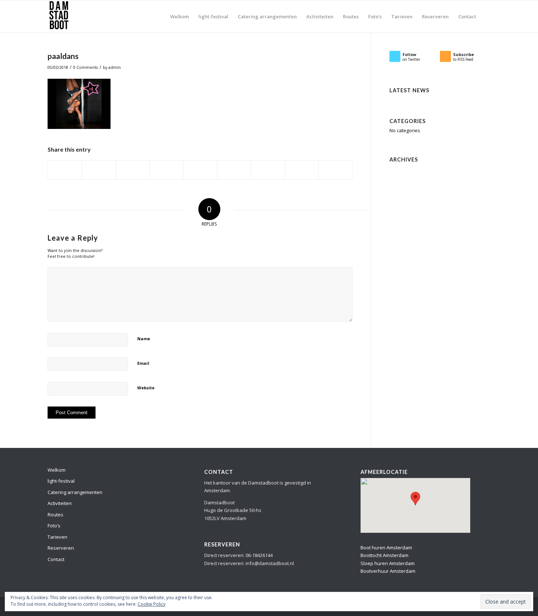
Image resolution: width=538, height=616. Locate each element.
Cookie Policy (151, 604)
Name (143, 338)
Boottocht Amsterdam (384, 555)
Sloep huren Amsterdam (387, 563)
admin (114, 67)
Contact (56, 559)
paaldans (63, 55)
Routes (55, 514)
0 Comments (85, 67)
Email (143, 363)
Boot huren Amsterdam (386, 547)
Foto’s (54, 525)
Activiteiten (60, 503)
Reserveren (61, 548)
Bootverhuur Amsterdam (387, 571)
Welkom (57, 470)
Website (145, 387)
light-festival (61, 481)
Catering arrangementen (75, 492)
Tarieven (57, 537)
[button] (415, 498)
